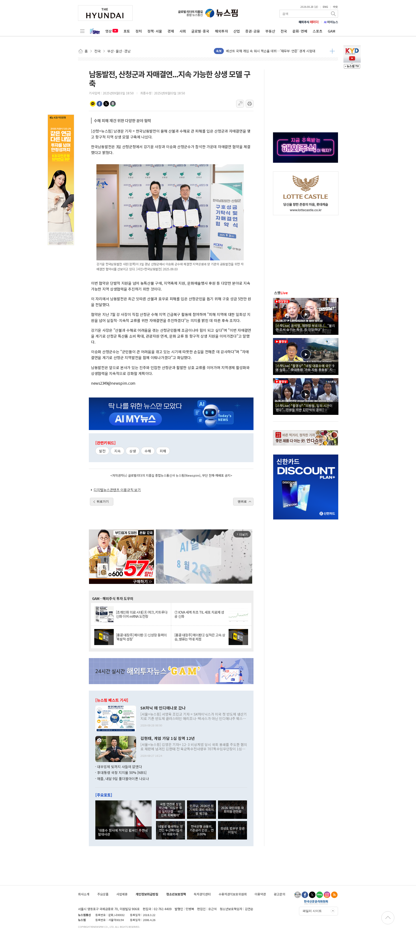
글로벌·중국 (200, 31)
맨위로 (242, 501)
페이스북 (99, 104)
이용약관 (260, 894)
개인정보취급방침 (147, 894)
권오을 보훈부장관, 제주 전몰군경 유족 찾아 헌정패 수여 (264, 51)
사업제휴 (122, 894)
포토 (127, 31)
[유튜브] (297, 895)
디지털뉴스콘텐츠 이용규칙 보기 (117, 489)
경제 (170, 31)
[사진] (115, 718)
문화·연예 (299, 31)
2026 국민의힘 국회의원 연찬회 (232, 809)
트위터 (106, 104)
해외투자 (221, 31)
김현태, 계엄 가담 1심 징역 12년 (167, 738)
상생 (132, 450)
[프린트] (250, 104)
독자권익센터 (202, 894)
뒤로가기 (103, 501)
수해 (148, 450)
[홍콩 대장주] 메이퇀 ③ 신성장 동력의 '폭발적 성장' (141, 637)
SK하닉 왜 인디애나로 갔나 (163, 708)
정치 (138, 31)
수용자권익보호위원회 (233, 894)
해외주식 (309, 22)
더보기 (332, 51)
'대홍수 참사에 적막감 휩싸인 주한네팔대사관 (123, 832)
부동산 (270, 31)
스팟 (281, 292)
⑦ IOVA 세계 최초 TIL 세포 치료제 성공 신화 (199, 614)
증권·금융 (252, 31)
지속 (117, 450)
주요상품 (103, 894)
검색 (333, 13)
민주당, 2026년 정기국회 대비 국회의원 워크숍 (201, 809)
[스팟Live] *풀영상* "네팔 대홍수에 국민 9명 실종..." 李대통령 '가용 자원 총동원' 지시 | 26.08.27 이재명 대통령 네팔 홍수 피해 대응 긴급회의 (305, 367)
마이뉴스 (331, 22)
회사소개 (83, 894)
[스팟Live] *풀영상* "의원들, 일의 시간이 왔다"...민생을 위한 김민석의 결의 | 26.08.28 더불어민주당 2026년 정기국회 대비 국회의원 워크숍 (305, 407)
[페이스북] (305, 895)
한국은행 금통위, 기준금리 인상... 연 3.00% (202, 830)
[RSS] (334, 895)
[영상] (305, 315)
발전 (102, 450)
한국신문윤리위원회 (316, 902)
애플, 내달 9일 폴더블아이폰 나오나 (123, 778)
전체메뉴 (82, 31)
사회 (182, 31)
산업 (236, 31)
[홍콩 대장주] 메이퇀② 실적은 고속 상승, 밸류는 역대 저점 (199, 637)
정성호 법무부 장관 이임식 (232, 830)
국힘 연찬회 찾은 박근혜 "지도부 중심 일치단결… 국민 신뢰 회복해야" (170, 810)
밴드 (113, 104)
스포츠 (317, 31)
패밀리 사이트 (312, 911)
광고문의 (279, 894)
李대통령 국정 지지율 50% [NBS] (121, 772)
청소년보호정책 (176, 894)
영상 (108, 31)
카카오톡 (93, 104)
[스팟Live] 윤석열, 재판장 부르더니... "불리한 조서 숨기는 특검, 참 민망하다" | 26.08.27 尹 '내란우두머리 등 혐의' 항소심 (305, 327)
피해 (163, 450)
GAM (331, 31)
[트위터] (312, 895)
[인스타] (327, 895)
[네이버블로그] (319, 895)
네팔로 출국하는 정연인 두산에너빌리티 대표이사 (170, 830)
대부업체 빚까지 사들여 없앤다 (119, 766)
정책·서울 (154, 31)
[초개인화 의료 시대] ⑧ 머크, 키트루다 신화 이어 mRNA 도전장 (141, 614)
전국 (284, 31)
